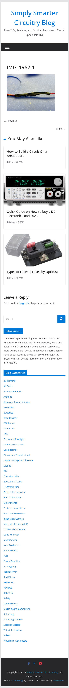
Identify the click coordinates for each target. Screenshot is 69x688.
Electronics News (13, 497)
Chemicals (9, 428)
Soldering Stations (13, 619)
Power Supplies (12, 561)
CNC (6, 433)
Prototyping (10, 566)
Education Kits (11, 476)
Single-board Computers (17, 608)
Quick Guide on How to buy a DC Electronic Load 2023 (31, 213)
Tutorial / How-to (13, 630)
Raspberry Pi (10, 571)
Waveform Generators (15, 640)
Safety (7, 598)
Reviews (8, 587)
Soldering (9, 614)
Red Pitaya (9, 577)
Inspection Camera (14, 518)
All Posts (8, 386)
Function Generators (15, 513)
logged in (24, 303)
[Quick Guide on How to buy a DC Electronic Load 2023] (34, 176)
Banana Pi (9, 407)
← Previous (10, 121)
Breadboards (10, 417)
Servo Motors (11, 603)
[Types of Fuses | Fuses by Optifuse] (34, 236)
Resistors (8, 582)
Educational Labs (13, 481)
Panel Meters (11, 550)
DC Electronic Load (14, 444)
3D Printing (10, 380)
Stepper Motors (12, 624)
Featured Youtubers (14, 508)
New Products (11, 545)
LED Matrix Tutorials (14, 529)
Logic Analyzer (11, 534)
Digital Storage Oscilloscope (18, 460)
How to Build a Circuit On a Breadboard (27, 153)
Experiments (10, 502)
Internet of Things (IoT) (16, 524)
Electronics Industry (14, 492)
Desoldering (10, 449)
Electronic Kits (11, 486)
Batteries (8, 412)
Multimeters (10, 539)
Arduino (8, 396)
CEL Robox (9, 423)
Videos (7, 635)
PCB (6, 555)
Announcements (12, 391)
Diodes (7, 465)
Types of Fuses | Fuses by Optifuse (33, 272)
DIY (5, 470)
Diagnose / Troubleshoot (17, 455)
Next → (60, 128)
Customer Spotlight (14, 439)
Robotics (8, 592)
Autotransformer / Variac (17, 402)
